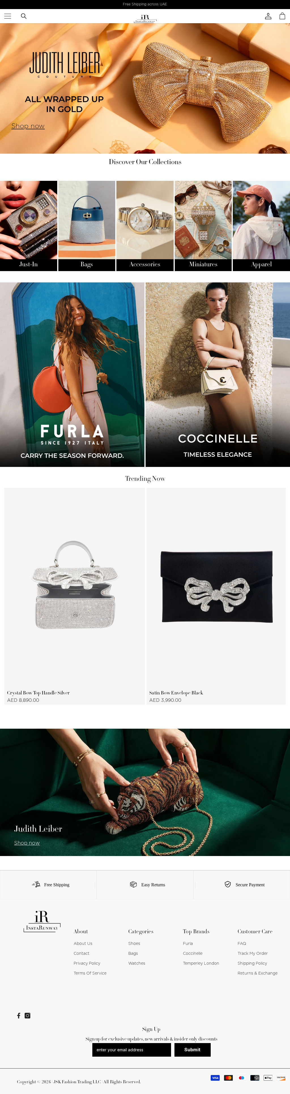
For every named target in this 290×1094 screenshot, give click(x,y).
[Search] (23, 16)
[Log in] (273, 16)
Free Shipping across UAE (145, 4)
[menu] (7, 16)
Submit (192, 1049)
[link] (48, 884)
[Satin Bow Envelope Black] (216, 587)
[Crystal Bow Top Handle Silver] (74, 587)
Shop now (28, 126)
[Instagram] (27, 1015)
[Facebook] (18, 1015)
